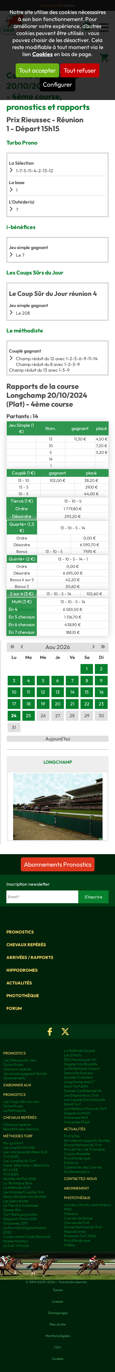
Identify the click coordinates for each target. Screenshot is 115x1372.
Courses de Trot (76, 1222)
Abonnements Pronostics (57, 864)
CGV (57, 1347)
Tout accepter (37, 70)
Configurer (57, 84)
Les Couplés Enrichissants (84, 1099)
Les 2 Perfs (72, 1055)
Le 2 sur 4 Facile (16, 1245)
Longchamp (57, 762)
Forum (14, 1008)
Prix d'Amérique (77, 1158)
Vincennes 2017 (15, 1223)
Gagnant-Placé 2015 (20, 1219)
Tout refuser (80, 70)
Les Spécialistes (16, 1201)
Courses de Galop (78, 1218)
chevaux (26, 609)
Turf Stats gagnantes (20, 1214)
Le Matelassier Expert (82, 1068)
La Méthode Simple (79, 1050)
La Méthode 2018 (16, 1187)
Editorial (71, 1163)
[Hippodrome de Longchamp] (57, 806)
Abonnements (14, 1078)
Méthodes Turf (18, 1136)
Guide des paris (76, 1171)
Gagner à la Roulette (80, 1064)
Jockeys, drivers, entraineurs (87, 1205)
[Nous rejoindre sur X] (65, 1031)
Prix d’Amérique (77, 1240)
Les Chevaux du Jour (19, 1060)
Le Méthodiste (14, 1110)
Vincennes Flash (77, 1122)
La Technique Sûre (17, 1183)
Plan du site (58, 1324)
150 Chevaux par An (80, 1059)
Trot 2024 (11, 1174)
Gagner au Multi (77, 1113)
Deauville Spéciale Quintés (24, 1196)
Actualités (19, 982)
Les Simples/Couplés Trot (23, 1192)
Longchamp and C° (79, 1082)
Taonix (58, 1290)
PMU (68, 1209)
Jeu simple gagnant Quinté (25, 1073)
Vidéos (69, 1245)
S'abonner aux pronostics (17, 1090)
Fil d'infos (72, 1136)
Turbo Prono (13, 1064)
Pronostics (20, 931)
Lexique (57, 1301)
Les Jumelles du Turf (19, 1161)
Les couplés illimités (19, 1147)
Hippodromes (22, 970)
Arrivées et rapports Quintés (87, 1140)
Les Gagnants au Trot (81, 1095)
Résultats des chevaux (21, 1129)
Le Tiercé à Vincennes (20, 1205)
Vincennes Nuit (76, 1117)
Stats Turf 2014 (76, 1086)
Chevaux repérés (26, 944)
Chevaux (71, 1213)
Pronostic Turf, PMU (80, 1236)
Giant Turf (72, 1104)
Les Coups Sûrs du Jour (21, 1101)
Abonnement (76, 1188)
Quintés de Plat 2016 (19, 1178)
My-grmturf (13, 1143)
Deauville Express (78, 1073)
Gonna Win (12, 1210)
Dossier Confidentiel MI (82, 1091)
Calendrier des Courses (83, 1167)
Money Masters (15, 1241)
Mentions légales (57, 1335)
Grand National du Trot (83, 1145)
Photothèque (22, 995)
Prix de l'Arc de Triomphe (84, 1149)
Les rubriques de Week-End (25, 1152)
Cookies (42, 54)
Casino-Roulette (77, 1154)
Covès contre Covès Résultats (26, 1236)
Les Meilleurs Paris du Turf (85, 1108)
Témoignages (58, 1313)
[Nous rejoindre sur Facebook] (49, 1031)
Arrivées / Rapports (29, 957)
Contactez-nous (80, 1178)
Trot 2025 (11, 1156)
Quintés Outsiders (78, 1077)
